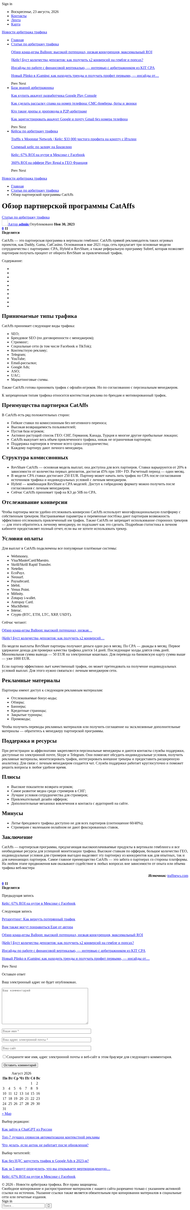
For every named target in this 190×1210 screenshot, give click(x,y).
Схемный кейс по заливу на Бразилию (41, 147)
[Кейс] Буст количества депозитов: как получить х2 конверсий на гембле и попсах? (77, 60)
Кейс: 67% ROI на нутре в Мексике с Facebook (48, 155)
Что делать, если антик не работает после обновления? (45, 1145)
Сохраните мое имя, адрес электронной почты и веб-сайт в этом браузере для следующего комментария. (89, 1057)
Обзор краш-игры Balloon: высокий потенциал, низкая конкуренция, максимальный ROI (81, 52)
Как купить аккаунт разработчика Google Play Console (54, 95)
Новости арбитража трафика (24, 32)
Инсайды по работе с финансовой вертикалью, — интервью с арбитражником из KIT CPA (83, 68)
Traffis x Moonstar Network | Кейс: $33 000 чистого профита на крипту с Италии (73, 139)
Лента (16, 20)
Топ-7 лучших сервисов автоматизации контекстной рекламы (51, 1137)
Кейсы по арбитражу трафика (34, 131)
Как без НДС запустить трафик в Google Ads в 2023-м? (45, 1161)
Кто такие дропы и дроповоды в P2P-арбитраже (49, 111)
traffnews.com (177, 876)
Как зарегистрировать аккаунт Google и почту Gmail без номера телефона (69, 119)
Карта (15, 24)
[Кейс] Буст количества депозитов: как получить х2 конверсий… (53, 638)
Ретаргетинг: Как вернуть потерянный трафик (38, 919)
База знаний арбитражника (32, 88)
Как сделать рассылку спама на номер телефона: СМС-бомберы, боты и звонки (74, 103)
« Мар (6, 1114)
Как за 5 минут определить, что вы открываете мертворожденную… (56, 1169)
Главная (17, 40)
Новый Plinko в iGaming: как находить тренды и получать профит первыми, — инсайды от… (85, 76)
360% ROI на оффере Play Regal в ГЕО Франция (49, 163)
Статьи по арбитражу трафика (35, 44)
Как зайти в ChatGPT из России (27, 1129)
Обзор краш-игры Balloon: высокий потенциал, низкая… (47, 630)
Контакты (19, 16)
